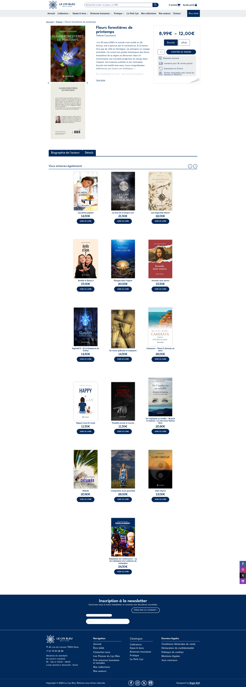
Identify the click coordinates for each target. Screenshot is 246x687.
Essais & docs (79, 13)
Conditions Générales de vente (178, 644)
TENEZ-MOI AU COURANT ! (145, 610)
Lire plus (100, 80)
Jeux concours (169, 660)
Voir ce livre (85, 221)
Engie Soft (194, 683)
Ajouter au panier (181, 52)
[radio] (171, 43)
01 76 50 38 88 (56, 651)
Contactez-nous (101, 652)
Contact (177, 13)
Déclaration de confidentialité (177, 648)
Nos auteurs (165, 13)
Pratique (118, 13)
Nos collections (148, 13)
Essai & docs (137, 647)
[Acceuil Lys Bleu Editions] (62, 5)
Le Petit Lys (133, 13)
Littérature (63, 13)
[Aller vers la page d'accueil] (65, 639)
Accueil (51, 13)
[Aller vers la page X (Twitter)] (144, 683)
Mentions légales (170, 656)
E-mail (108, 611)
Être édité (193, 13)
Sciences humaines (100, 13)
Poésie (59, 22)
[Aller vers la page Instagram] (137, 683)
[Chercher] (155, 5)
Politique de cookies (172, 652)
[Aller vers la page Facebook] (131, 683)
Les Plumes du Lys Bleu (106, 656)
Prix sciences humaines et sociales (106, 661)
